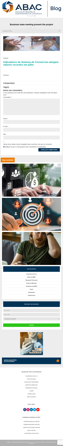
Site (4, 134)
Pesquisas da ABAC (31, 286)
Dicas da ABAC (31, 277)
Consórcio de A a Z (31, 274)
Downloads (31, 292)
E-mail (5, 126)
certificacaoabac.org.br (31, 427)
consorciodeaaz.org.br (31, 421)
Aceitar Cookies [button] (45, 441)
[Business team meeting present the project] (31, 43)
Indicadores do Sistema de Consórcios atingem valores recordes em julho (31, 63)
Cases (31, 289)
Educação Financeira (31, 280)
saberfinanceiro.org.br (32, 424)
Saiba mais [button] (42, 436)
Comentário (7, 97)
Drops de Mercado (31, 283)
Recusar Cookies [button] (17, 441)
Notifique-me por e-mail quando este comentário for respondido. (25, 147)
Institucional (31, 295)
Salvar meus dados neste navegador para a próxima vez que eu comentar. (27, 144)
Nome (5, 118)
